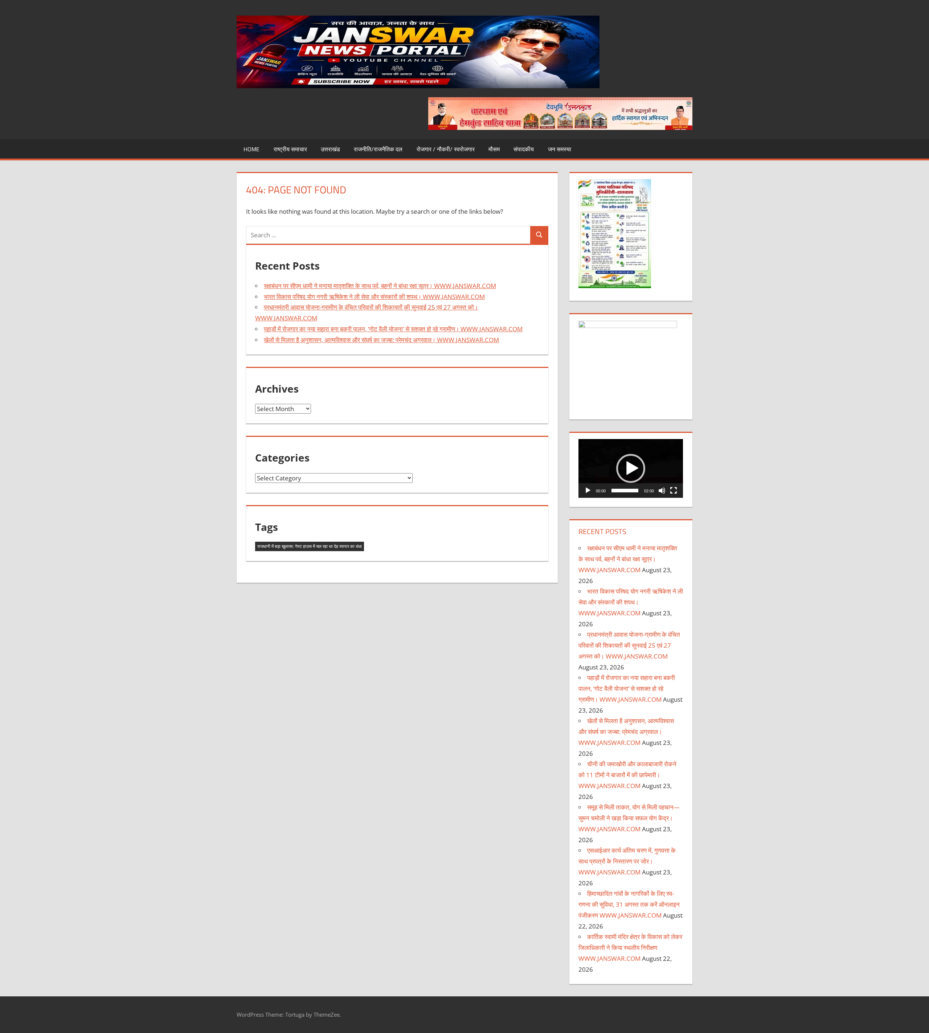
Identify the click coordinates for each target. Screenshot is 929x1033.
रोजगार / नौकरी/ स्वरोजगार (446, 149)
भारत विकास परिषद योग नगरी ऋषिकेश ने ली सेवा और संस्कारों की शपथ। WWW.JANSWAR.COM (374, 296)
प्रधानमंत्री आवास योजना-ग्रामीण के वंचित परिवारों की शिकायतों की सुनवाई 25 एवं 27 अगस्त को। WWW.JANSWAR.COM (629, 645)
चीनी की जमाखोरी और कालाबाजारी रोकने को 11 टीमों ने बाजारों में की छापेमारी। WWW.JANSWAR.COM (627, 775)
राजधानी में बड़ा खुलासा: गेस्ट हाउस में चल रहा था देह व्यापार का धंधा (309, 546)
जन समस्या (559, 149)
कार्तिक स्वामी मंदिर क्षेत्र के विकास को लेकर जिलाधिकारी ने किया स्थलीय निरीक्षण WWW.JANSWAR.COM (630, 947)
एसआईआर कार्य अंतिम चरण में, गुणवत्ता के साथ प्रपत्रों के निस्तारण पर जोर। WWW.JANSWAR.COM (627, 861)
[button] (630, 468)
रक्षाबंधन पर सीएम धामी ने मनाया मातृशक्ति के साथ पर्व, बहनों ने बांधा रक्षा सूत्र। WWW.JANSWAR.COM (380, 286)
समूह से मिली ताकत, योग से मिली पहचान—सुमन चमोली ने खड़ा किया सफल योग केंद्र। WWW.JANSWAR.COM (629, 818)
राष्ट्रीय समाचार (290, 149)
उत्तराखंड (330, 149)
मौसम (494, 149)
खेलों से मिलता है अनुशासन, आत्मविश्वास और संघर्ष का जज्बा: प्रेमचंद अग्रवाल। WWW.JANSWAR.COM (381, 340)
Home (251, 149)
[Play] (588, 490)
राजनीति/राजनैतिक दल (378, 149)
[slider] (624, 490)
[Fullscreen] (673, 490)
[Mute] (662, 490)
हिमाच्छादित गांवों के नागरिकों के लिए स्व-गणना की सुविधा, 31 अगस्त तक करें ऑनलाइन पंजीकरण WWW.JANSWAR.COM (629, 904)
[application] (630, 468)
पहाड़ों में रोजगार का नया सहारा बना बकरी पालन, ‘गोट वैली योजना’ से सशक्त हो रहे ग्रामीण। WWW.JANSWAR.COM (393, 329)
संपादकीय (523, 149)
